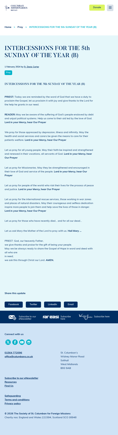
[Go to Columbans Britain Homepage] (22, 5)
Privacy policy (13, 403)
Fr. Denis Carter (31, 67)
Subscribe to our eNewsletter (27, 318)
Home (8, 27)
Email (71, 304)
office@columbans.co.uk (19, 357)
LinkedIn (52, 304)
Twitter (33, 304)
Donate (97, 7)
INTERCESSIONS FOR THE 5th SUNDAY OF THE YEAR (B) (63, 27)
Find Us (9, 386)
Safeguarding (13, 396)
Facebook (13, 304)
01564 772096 (13, 353)
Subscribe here (66, 318)
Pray (20, 27)
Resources (11, 382)
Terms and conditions (17, 400)
